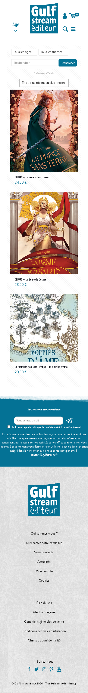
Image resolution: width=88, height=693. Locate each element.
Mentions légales (44, 612)
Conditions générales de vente (44, 621)
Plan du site (44, 602)
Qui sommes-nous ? (44, 533)
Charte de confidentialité (44, 640)
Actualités (44, 561)
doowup (72, 684)
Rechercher (68, 63)
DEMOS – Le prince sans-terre (31, 177)
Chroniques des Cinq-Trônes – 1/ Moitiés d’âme (41, 367)
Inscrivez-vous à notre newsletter (44, 409)
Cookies (44, 580)
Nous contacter (44, 552)
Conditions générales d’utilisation (44, 631)
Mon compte (44, 571)
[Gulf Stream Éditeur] (44, 18)
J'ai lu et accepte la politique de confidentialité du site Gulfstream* (46, 427)
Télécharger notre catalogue (44, 543)
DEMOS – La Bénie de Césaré (30, 279)
